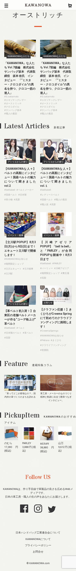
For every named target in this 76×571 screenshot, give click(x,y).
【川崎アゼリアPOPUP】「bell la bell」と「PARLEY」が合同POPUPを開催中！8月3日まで (56, 250)
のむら (8, 443)
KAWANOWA (38, 5)
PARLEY (26, 443)
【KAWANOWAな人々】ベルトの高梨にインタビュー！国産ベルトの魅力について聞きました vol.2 (20, 177)
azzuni (44, 443)
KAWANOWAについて (38, 539)
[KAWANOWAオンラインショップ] (70, 5)
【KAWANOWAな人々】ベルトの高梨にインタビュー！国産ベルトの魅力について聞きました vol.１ (57, 177)
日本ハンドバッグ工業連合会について (38, 532)
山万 (60, 443)
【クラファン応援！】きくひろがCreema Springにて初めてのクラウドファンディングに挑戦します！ (56, 318)
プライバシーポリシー (38, 545)
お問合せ (38, 551)
